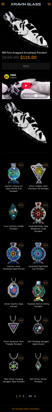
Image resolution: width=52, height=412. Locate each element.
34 (30, 396)
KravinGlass (34, 409)
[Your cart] (49, 4)
